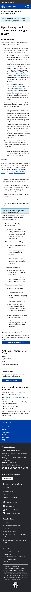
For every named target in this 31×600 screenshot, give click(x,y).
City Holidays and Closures (11, 497)
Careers (4, 429)
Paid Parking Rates (10, 531)
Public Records (7, 494)
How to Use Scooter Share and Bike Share (15, 536)
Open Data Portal (8, 491)
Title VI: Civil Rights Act (9, 559)
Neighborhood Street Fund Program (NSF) (15, 541)
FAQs (4, 440)
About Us (6, 422)
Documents (5, 437)
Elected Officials (7, 488)
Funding (4, 435)
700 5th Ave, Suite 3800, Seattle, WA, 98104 (14, 454)
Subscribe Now (11, 380)
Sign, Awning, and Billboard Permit (16, 89)
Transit (7, 522)
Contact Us (5, 427)
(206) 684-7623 (11, 462)
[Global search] (25, 6)
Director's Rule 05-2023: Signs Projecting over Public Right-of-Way (17, 74)
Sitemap (5, 561)
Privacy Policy (7, 554)
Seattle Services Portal (23, 22)
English (14, 6)
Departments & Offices (12, 510)
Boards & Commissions (13, 513)
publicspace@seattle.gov (10, 364)
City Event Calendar (11, 502)
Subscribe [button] (7, 478)
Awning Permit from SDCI (17, 173)
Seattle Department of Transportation (11, 12)
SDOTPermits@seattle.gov (13, 397)
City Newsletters (10, 506)
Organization (6, 432)
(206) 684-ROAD (8, 359)
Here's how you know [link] (7, 2)
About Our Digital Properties (11, 552)
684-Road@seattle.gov (13, 465)
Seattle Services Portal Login (16, 342)
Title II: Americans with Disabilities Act (14, 557)
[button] (28, 2)
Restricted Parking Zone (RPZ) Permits (13, 527)
